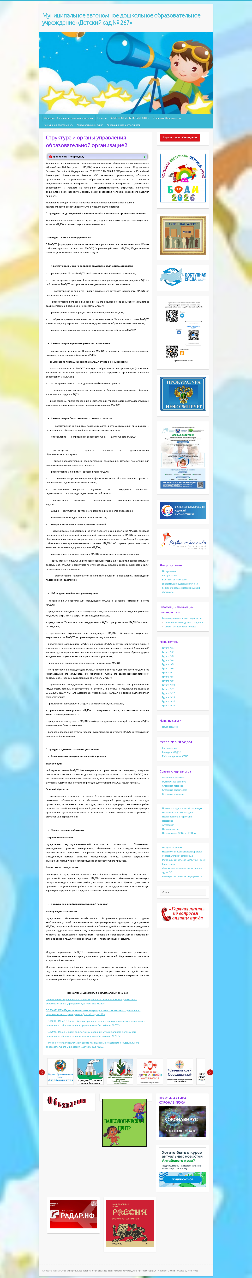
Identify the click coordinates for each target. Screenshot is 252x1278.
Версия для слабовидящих (180, 137)
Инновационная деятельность (123, 124)
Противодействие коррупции (177, 816)
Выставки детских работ (175, 579)
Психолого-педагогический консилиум (182, 808)
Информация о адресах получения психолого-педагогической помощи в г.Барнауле (181, 587)
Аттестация (168, 825)
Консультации (169, 575)
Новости (102, 118)
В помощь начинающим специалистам (182, 618)
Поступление (169, 571)
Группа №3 (167, 656)
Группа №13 (168, 697)
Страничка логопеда (172, 786)
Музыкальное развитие (174, 781)
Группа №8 (167, 676)
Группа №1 (167, 648)
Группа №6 (167, 668)
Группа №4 (167, 660)
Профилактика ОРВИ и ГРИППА (179, 833)
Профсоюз (167, 821)
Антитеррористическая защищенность (182, 876)
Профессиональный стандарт (177, 812)
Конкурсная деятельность (58, 124)
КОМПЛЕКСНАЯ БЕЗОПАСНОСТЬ (129, 118)
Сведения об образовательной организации (69, 118)
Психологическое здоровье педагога (184, 622)
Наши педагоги (170, 727)
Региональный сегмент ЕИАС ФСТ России (184, 860)
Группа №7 (167, 672)
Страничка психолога (173, 794)
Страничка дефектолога (174, 790)
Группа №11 (168, 689)
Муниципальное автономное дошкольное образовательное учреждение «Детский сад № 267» (121, 19)
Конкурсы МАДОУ (171, 752)
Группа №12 (168, 693)
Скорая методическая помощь (180, 626)
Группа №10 (168, 685)
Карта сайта (168, 864)
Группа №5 (167, 664)
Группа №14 (168, 701)
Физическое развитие (173, 777)
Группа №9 (167, 681)
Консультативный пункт (90, 124)
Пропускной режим (172, 847)
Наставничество (170, 829)
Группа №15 (168, 705)
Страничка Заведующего (167, 118)
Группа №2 (167, 652)
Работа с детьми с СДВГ (175, 756)
